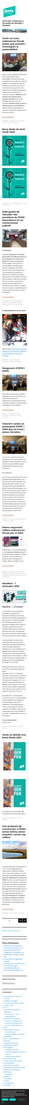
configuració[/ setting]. (8, 1096)
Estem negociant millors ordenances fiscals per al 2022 (13, 530)
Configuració (21, 1099)
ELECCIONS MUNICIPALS (15, 301)
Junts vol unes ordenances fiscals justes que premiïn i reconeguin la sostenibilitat (14, 44)
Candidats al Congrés (10, 1001)
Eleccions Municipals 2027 (13, 1025)
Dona (5, 1007)
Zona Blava (18, 575)
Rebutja (13, 1099)
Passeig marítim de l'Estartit (13, 1061)
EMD (10, 413)
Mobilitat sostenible (11, 1050)
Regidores (7, 1076)
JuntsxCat (7, 1041)
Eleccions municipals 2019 (9, 302)
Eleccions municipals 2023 (13, 1023)
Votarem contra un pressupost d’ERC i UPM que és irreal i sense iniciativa (13, 427)
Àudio (10, 359)
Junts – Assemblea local (11, 1038)
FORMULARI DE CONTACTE (11, 931)
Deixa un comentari (12, 122)
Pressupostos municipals (8, 415)
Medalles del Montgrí (10, 1045)
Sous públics (8, 1078)
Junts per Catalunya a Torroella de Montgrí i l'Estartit (13, 23)
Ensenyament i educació (11, 1030)
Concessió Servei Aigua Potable (14, 1003)
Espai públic (7, 1036)
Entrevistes (17, 359)
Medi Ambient (8, 1047)
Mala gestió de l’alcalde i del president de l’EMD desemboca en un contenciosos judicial (13, 218)
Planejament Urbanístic (8, 575)
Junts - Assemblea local (15, 203)
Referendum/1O (13, 726)
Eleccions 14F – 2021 (12, 1014)
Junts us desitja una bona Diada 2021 (14, 736)
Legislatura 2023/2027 (11, 1043)
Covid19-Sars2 (8, 1005)
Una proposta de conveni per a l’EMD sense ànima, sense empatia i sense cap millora (14, 832)
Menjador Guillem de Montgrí (14, 1034)
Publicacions (5, 361)
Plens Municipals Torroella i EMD (17, 519)
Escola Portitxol (11, 573)
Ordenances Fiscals (14, 120)
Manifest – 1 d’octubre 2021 (10, 585)
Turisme (6, 1081)
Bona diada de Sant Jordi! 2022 (13, 130)
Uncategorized (8, 1083)
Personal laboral (16, 413)
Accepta (5, 1099)
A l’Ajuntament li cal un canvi (14, 310)
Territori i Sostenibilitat (13, 1056)
